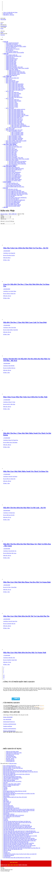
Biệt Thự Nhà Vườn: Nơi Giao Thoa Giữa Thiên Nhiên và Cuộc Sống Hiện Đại (20, 771)
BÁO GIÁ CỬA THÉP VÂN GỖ (13, 201)
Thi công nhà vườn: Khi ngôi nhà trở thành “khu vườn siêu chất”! (17, 827)
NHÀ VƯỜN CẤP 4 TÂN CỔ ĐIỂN (17, 88)
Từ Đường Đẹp (6, 852)
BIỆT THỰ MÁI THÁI (14, 94)
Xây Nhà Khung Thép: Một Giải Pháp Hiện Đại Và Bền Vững (16, 857)
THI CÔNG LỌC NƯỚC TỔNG (13, 180)
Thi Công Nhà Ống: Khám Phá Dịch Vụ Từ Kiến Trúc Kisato (16, 825)
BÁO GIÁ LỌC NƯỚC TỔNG (13, 206)
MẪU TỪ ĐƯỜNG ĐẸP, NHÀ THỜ (14, 130)
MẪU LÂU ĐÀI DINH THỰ (12, 78)
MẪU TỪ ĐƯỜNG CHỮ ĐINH (16, 138)
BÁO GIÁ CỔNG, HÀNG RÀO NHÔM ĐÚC (16, 197)
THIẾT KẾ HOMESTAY (11, 75)
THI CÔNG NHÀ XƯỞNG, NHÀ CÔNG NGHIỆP (17, 159)
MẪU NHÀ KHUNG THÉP (12, 81)
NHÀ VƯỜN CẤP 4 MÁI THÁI (16, 85)
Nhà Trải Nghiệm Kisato (8, 806)
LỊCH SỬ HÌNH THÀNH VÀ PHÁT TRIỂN (16, 46)
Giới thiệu (5, 788)
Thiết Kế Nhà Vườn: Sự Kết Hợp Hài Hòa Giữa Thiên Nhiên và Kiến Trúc (19, 840)
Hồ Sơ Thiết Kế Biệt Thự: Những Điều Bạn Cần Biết (14, 791)
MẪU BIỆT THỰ (10, 91)
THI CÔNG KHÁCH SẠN (12, 150)
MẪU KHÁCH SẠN (10, 80)
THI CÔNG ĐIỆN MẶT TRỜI (13, 178)
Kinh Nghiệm (6, 796)
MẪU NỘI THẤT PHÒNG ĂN (16, 110)
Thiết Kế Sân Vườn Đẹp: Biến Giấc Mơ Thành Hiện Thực (15, 841)
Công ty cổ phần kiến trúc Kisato (10, 12)
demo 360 (5, 782)
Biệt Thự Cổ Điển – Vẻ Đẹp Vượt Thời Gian (13, 768)
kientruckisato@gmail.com (9, 721)
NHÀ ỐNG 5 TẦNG (13, 107)
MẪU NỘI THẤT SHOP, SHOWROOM (20, 126)
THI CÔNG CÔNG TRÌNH (12, 160)
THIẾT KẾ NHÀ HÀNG (14, 74)
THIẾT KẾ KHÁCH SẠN (12, 58)
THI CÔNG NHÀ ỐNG (11, 154)
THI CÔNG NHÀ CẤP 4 (11, 151)
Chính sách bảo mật (10, 760)
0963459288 (3, 19)
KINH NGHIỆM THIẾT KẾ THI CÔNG (15, 186)
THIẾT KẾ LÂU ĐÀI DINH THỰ (13, 56)
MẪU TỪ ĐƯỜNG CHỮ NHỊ (15, 139)
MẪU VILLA (9, 79)
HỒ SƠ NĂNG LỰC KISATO (13, 49)
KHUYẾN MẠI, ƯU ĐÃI (11, 189)
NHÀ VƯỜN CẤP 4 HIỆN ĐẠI (16, 90)
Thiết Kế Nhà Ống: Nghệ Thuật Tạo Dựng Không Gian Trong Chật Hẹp (19, 838)
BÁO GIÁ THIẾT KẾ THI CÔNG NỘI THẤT (16, 192)
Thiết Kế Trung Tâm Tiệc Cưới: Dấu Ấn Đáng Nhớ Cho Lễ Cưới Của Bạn (19, 845)
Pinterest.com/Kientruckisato (9, 730)
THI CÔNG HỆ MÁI (10, 171)
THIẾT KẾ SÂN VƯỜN (11, 65)
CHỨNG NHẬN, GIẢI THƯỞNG (13, 45)
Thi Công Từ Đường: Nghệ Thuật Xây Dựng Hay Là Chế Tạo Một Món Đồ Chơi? (21, 832)
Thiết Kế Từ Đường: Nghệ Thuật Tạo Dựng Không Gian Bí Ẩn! (17, 846)
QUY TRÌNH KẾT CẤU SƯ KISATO (11, 816)
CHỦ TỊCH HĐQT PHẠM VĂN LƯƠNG (12, 777)
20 (3, 677)
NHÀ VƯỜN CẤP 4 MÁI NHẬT (16, 86)
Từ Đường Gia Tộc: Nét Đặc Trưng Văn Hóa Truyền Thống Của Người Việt (19, 854)
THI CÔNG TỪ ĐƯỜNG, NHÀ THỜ (14, 157)
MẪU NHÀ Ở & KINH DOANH (13, 142)
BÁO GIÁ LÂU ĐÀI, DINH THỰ (13, 190)
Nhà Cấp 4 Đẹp (6, 803)
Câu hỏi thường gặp (10, 761)
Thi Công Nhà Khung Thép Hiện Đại (11, 823)
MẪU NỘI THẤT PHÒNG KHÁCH (17, 109)
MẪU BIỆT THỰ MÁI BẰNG (15, 97)
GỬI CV (5, 789)
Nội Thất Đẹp (6, 812)
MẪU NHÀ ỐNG (10, 98)
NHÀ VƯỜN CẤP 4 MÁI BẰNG (16, 84)
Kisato (2, 28)
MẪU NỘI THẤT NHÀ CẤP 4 (16, 120)
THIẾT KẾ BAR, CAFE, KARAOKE (17, 73)
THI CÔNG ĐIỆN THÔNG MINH (14, 179)
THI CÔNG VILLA (10, 148)
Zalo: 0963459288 (7, 719)
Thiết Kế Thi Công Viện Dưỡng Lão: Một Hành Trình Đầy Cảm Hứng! (18, 843)
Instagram (3, 34)
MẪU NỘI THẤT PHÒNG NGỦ (16, 113)
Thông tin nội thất (7, 850)
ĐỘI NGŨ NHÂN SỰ (11, 47)
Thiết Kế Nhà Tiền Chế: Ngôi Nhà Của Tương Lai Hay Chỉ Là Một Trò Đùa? (20, 839)
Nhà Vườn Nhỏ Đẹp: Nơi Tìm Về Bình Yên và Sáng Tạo (15, 811)
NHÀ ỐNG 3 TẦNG (13, 104)
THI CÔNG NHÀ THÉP (11, 149)
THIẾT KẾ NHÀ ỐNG (11, 62)
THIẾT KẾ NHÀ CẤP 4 (11, 59)
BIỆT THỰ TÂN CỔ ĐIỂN (15, 93)
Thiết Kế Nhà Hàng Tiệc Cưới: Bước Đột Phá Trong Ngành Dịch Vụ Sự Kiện (20, 835)
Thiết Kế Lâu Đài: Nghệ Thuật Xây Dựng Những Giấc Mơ (16, 834)
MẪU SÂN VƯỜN (10, 128)
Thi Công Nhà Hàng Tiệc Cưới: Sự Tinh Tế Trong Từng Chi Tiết (17, 822)
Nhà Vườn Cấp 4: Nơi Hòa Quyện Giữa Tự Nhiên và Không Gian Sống (18, 810)
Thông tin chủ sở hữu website (12, 751)
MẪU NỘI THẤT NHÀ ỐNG (15, 122)
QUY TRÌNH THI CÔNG (12, 145)
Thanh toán (5, 820)
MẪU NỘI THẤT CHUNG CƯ (16, 119)
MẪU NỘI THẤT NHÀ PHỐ (15, 121)
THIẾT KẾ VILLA (10, 57)
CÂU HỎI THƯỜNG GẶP (12, 183)
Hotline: (5, 717)
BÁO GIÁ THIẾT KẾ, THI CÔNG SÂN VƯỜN (17, 194)
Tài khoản (5, 818)
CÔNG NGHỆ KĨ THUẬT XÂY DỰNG (12, 781)
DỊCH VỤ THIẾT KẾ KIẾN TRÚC (11, 785)
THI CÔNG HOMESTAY (12, 165)
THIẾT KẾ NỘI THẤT (11, 64)
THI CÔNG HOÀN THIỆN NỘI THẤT (15, 168)
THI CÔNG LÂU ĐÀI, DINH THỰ (14, 146)
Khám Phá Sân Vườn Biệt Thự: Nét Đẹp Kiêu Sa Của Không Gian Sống (19, 793)
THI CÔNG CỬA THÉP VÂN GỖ (13, 175)
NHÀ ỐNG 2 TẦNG (13, 103)
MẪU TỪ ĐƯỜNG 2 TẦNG (15, 137)
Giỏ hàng (5, 787)
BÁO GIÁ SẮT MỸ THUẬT (12, 198)
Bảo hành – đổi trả (10, 758)
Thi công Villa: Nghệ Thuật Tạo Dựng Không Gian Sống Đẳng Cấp (18, 833)
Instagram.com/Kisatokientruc (9, 728)
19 (3, 676)
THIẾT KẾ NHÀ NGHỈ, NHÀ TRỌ (17, 71)
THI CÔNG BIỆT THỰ (11, 152)
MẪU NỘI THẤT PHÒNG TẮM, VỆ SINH (18, 115)
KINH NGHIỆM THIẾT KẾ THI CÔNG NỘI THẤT (15, 797)
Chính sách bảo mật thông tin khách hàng (12, 776)
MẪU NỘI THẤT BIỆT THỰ (15, 117)
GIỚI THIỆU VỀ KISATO (12, 44)
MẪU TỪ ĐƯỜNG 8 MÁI (17, 134)
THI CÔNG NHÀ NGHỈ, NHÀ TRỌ (17, 162)
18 (3, 675)
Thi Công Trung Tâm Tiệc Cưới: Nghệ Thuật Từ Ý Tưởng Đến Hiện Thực (19, 831)
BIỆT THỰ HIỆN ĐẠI (14, 92)
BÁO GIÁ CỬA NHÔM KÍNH (13, 202)
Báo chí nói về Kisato (8, 13)
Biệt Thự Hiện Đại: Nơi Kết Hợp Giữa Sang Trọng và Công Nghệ (17, 770)
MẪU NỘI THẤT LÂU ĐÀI (15, 127)
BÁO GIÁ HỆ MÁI (10, 196)
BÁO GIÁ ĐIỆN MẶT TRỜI (12, 203)
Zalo (2, 23)
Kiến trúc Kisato (12, 763)
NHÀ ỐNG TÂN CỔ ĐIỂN (15, 100)
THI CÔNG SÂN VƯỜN (11, 156)
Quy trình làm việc (10, 755)
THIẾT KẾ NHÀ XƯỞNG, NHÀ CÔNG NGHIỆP (17, 68)
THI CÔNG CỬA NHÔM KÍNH (13, 177)
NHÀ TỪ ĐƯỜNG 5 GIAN (15, 136)
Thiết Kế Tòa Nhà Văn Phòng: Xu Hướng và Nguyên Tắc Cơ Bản (17, 844)
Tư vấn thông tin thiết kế (8, 855)
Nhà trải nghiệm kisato (8, 805)
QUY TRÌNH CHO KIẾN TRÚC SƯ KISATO (13, 815)
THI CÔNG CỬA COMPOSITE (13, 174)
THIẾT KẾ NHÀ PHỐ (11, 63)
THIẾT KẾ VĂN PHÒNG (14, 70)
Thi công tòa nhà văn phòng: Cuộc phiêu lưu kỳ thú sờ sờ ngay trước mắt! (19, 828)
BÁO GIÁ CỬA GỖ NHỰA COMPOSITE (15, 200)
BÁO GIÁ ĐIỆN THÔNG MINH (13, 204)
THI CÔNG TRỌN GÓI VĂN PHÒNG (17, 161)
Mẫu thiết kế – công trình (8, 14)
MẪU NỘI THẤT (10, 108)
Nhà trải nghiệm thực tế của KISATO (11, 808)
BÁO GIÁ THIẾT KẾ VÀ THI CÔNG (12, 766)
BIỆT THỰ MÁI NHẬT (14, 96)
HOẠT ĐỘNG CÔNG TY (12, 51)
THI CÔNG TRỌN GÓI (8, 829)
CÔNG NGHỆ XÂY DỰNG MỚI (13, 185)
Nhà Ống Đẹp (6, 804)
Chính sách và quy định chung (12, 753)
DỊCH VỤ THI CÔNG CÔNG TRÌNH (12, 783)
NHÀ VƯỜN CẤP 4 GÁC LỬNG (16, 87)
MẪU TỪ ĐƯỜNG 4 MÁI (17, 133)
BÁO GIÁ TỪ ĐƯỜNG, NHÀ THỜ (14, 195)
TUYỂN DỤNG (9, 50)
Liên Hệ (5, 798)
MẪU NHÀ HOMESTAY (12, 143)
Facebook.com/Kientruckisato (9, 724)
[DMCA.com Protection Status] (16, 699)
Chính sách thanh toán (11, 756)
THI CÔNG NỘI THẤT (11, 155)
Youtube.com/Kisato (7, 726)
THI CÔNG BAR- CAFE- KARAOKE (17, 163)
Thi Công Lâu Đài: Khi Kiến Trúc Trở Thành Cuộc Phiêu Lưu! (16, 821)
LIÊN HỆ (5, 799)
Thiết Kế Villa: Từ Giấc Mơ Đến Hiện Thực (12, 849)
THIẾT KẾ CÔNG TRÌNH (12, 69)
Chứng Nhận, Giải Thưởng (9, 780)
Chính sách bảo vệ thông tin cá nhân (14, 752)
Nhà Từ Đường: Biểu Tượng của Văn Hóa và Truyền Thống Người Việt (18, 809)
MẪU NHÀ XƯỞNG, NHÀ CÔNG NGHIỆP (16, 140)
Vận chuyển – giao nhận (11, 757)
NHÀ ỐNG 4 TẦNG (13, 105)
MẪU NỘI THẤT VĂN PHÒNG (18, 125)
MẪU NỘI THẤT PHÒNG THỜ (16, 116)
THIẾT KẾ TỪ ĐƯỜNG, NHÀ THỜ (14, 67)
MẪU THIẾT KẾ (7, 802)
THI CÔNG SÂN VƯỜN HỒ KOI (13, 169)
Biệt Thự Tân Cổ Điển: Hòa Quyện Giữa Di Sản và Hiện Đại (16, 774)
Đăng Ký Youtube (7, 786)
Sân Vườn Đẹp (6, 817)
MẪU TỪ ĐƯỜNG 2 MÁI (17, 132)
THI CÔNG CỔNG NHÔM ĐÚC (13, 172)
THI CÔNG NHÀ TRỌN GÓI (13, 167)
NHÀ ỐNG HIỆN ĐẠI (14, 99)
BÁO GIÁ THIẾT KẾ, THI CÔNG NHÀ (15, 191)
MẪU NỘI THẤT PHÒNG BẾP (16, 111)
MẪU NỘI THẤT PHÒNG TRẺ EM (17, 114)
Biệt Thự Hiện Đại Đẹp (8, 769)
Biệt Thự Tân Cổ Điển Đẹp (9, 773)
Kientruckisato (4, 26)
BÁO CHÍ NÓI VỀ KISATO (12, 42)
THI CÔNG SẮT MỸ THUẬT (13, 173)
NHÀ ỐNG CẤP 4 (13, 102)
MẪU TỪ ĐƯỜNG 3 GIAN (15, 131)
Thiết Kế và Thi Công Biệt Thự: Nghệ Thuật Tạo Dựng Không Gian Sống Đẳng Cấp (21, 847)
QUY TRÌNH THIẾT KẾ (11, 55)
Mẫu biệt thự (6, 800)
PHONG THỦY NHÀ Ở (8, 814)
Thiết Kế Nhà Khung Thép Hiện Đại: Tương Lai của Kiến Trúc (17, 837)
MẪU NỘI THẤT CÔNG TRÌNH (16, 123)
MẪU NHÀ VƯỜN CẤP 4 (12, 82)
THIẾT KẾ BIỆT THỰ (11, 61)
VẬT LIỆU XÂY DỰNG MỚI (13, 184)
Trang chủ (5, 851)
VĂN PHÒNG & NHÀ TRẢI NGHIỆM (15, 52)
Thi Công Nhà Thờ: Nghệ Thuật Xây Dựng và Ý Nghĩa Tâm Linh (17, 826)
